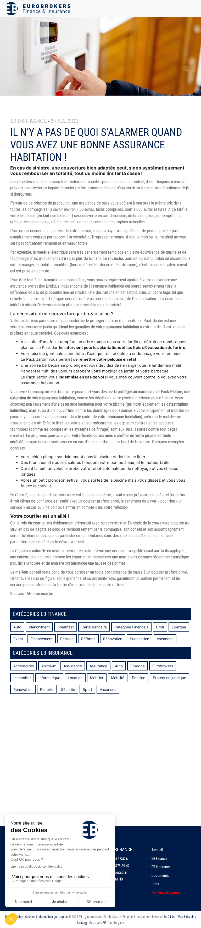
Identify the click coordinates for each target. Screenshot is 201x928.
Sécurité (68, 689)
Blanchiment (39, 627)
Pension (67, 639)
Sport (87, 689)
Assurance (98, 666)
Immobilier (22, 677)
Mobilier (96, 677)
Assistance (73, 666)
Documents (160, 875)
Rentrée (46, 689)
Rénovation (112, 639)
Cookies (30, 917)
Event (18, 639)
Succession (139, 639)
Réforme (88, 639)
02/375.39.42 (120, 866)
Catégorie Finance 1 (131, 627)
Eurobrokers (162, 666)
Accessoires (23, 666)
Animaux (48, 666)
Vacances (165, 639)
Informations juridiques (53, 917)
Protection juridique (169, 677)
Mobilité (117, 677)
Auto (17, 627)
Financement (42, 639)
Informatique (49, 677)
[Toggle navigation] (190, 8)
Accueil (157, 850)
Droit (160, 627)
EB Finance (160, 858)
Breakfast (65, 627)
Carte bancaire (94, 627)
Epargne (179, 627)
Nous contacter (115, 872)
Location (75, 677)
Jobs (155, 884)
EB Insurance (161, 867)
